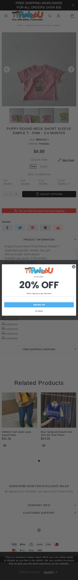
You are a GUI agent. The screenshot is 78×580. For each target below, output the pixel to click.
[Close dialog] (73, 266)
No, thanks (39, 311)
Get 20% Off (39, 304)
